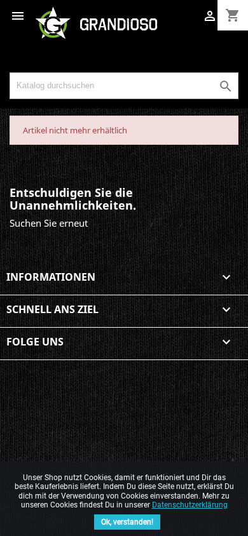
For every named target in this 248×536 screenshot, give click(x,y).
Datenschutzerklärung (190, 504)
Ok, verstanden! (127, 522)
